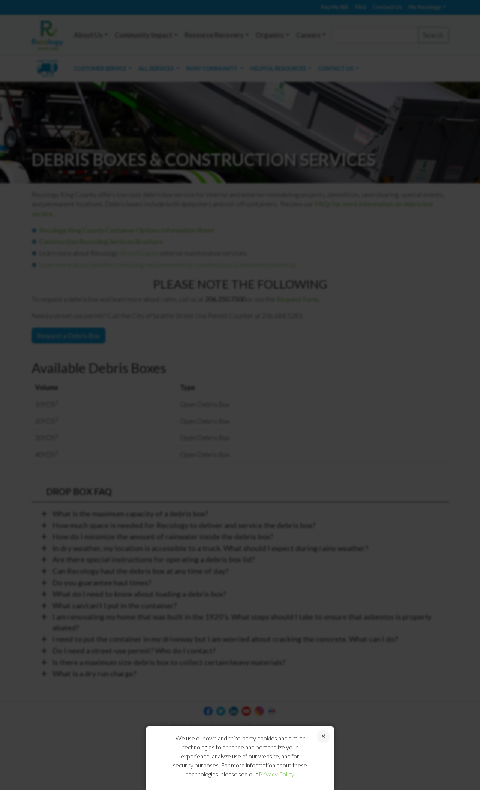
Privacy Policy (276, 774)
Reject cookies (323, 736)
